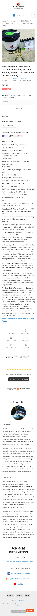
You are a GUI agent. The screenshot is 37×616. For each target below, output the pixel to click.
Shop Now (12, 21)
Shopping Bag (11, 347)
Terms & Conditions (18, 600)
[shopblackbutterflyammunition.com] (18, 5)
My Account (25, 333)
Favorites (25, 340)
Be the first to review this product (18, 374)
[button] (9, 126)
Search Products (11, 333)
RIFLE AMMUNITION (9, 23)
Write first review (19, 379)
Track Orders (11, 340)
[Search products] (33, 14)
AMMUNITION (24, 21)
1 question (23, 78)
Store (4, 21)
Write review (15, 78)
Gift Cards (25, 347)
